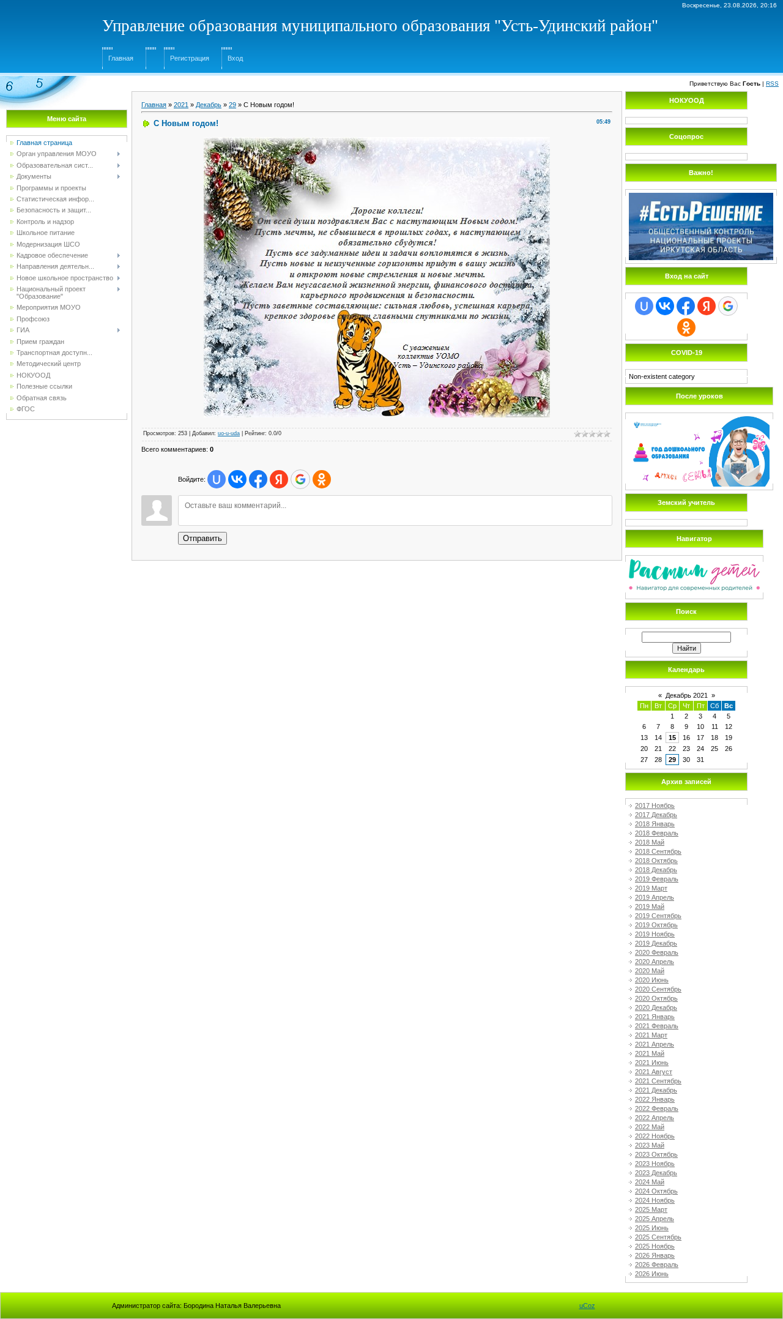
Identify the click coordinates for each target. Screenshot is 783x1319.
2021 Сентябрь (658, 1081)
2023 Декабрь (656, 1172)
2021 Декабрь (656, 1090)
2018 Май (649, 842)
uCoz (587, 1305)
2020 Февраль (656, 952)
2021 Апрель (654, 1044)
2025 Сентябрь (658, 1237)
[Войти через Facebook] (258, 479)
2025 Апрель (654, 1218)
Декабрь (208, 104)
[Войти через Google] (300, 479)
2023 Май (649, 1145)
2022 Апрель (654, 1117)
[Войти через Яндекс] (279, 479)
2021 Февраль (656, 1025)
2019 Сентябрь (658, 915)
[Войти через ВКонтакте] (237, 479)
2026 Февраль (656, 1264)
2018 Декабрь (656, 869)
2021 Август (653, 1071)
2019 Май (649, 906)
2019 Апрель (654, 897)
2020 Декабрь (656, 1007)
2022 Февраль (656, 1108)
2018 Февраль (656, 833)
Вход (235, 58)
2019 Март (651, 888)
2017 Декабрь (656, 814)
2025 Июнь (652, 1227)
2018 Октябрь (656, 860)
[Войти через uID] (216, 479)
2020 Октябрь (656, 998)
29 (232, 104)
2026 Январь (655, 1255)
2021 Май (649, 1053)
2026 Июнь (652, 1273)
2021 (181, 104)
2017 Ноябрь (655, 805)
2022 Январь (655, 1099)
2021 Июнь (652, 1062)
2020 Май (649, 970)
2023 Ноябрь (655, 1163)
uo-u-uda (229, 433)
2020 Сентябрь (658, 989)
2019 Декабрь (656, 943)
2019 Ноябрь (655, 934)
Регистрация (189, 58)
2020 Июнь (652, 980)
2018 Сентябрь (658, 851)
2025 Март (651, 1209)
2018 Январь (655, 824)
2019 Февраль (656, 879)
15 (672, 737)
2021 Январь (655, 1016)
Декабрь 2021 (687, 695)
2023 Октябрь (656, 1154)
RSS (772, 83)
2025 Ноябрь (655, 1246)
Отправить (202, 538)
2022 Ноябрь (655, 1136)
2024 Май (649, 1182)
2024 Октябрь (656, 1191)
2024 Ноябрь (655, 1200)
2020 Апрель (654, 961)
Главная (120, 58)
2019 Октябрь (656, 925)
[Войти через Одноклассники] (322, 479)
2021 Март (651, 1035)
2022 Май (649, 1126)
